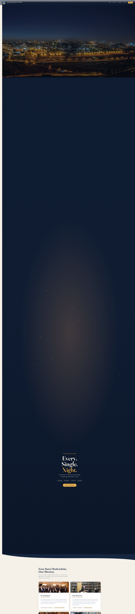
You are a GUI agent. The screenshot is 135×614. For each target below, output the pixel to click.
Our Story (114, 2)
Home (110, 2)
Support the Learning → (69, 485)
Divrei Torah (120, 2)
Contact (124, 2)
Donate (130, 2)
